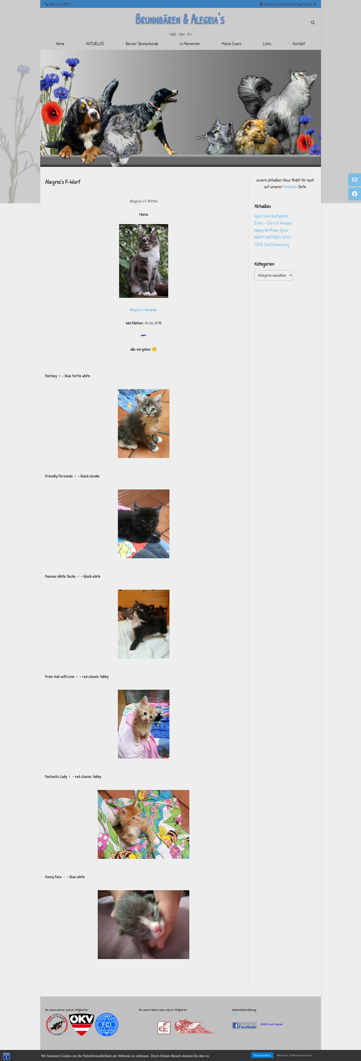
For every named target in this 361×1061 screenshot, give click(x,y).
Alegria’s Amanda (144, 309)
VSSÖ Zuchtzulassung (271, 244)
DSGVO (235, 1014)
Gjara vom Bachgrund (271, 216)
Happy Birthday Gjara (271, 230)
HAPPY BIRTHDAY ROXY (273, 237)
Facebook (290, 187)
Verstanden (262, 1055)
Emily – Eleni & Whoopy (273, 223)
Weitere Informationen (294, 1055)
